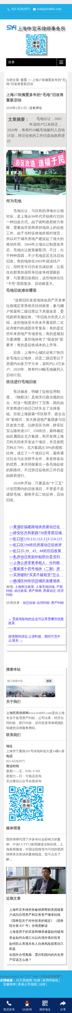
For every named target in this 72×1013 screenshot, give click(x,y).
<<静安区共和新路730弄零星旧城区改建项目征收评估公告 (35, 533)
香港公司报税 (27, 984)
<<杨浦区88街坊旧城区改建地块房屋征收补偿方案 (34, 581)
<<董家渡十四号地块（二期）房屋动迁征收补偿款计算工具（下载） (34, 569)
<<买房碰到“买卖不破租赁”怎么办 (34, 575)
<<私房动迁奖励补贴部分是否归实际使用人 (34, 557)
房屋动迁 (49, 590)
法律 (42, 984)
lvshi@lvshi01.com (49, 9)
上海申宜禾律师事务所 (41, 28)
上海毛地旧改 (45, 586)
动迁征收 (29, 602)
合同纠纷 (43, 602)
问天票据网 (24, 980)
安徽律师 (9, 984)
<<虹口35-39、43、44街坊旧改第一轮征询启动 (35, 551)
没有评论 (35, 108)
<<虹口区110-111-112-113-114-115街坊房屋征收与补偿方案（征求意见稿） (35, 539)
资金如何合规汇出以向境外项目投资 (34, 937)
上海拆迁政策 (24, 586)
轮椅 (37, 980)
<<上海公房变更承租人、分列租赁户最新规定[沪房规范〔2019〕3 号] (36, 563)
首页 (24, 80)
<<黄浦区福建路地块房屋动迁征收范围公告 (34, 527)
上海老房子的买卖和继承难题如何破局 (36, 931)
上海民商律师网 (17, 713)
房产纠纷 (57, 602)
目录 (11, 62)
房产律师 (35, 590)
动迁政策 (20, 590)
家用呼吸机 (50, 980)
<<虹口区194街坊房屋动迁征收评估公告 (35, 545)
